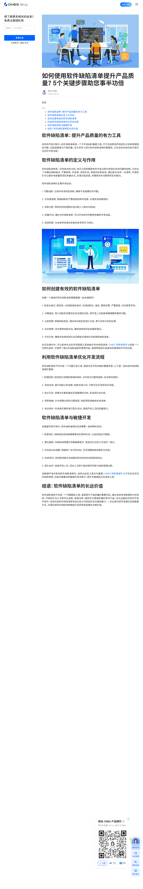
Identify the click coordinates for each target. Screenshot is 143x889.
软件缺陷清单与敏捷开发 (59, 125)
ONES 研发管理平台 (119, 345)
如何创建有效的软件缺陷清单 (62, 118)
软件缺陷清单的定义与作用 (60, 115)
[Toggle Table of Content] (44, 108)
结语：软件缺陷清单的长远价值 (62, 128)
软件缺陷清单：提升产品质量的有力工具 (67, 112)
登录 (26, 43)
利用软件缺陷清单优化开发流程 (63, 122)
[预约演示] (135, 870)
